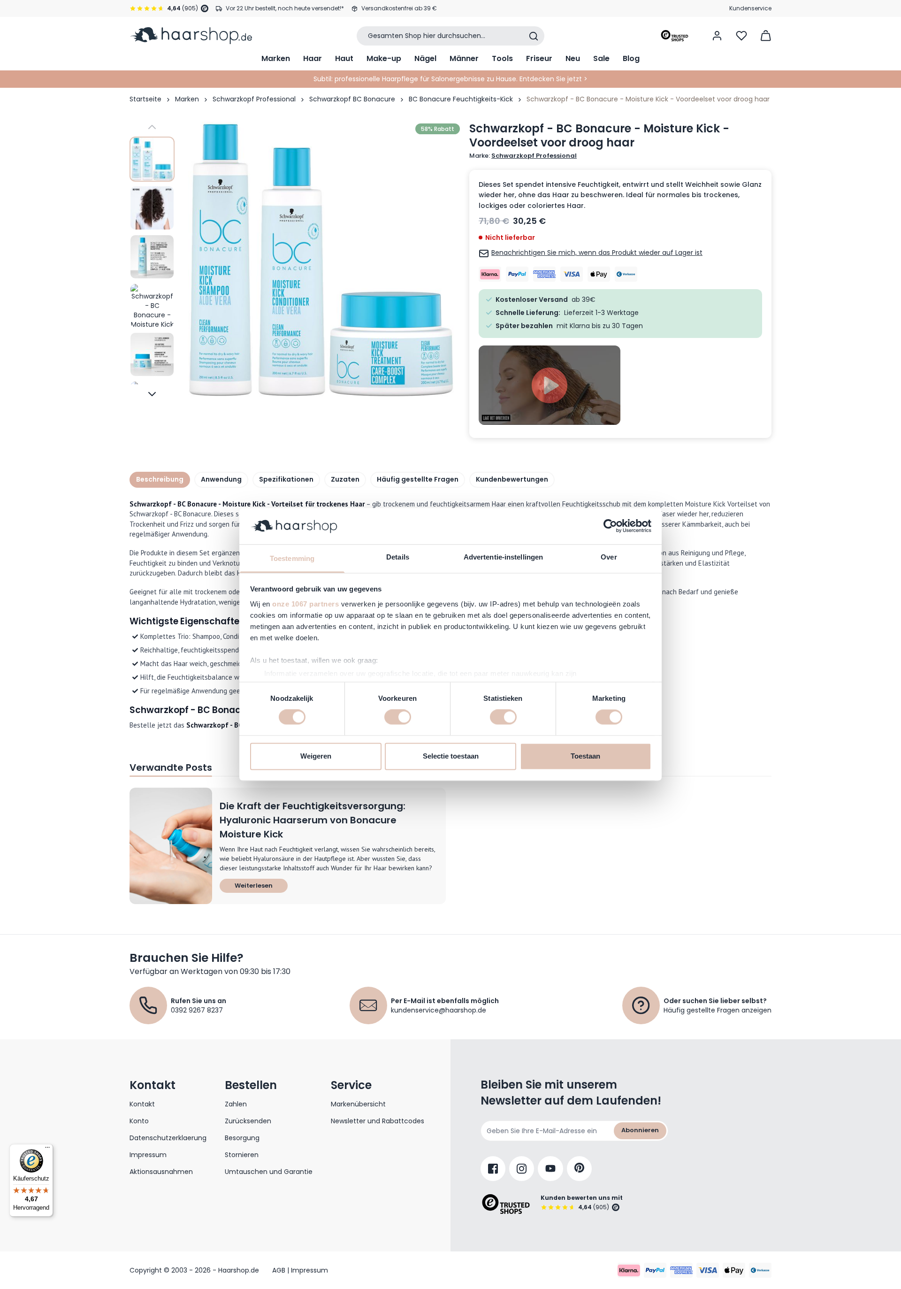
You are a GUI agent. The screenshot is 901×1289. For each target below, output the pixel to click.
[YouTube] (550, 1168)
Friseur (539, 58)
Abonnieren (640, 1130)
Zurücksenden (248, 1121)
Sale (601, 58)
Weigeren (315, 756)
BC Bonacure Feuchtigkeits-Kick (461, 99)
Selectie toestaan (451, 756)
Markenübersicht (358, 1104)
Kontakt (142, 1104)
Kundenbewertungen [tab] (512, 479)
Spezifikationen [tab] (286, 479)
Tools (502, 58)
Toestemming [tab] (292, 558)
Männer (464, 58)
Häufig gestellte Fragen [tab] (417, 479)
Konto (139, 1121)
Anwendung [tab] (221, 479)
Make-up (384, 58)
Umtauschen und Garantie (269, 1171)
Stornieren (242, 1154)
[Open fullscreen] (321, 260)
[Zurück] (152, 127)
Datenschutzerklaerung (168, 1138)
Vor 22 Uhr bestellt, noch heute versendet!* (285, 8)
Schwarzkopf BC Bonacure (352, 99)
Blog (631, 58)
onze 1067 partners (305, 604)
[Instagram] (521, 1168)
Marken (275, 58)
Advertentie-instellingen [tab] (503, 557)
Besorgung (242, 1138)
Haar (312, 58)
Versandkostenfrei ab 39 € (399, 8)
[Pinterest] (579, 1168)
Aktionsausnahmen (161, 1171)
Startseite (145, 99)
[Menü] (47, 1149)
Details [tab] (397, 557)
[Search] (533, 36)
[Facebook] (493, 1168)
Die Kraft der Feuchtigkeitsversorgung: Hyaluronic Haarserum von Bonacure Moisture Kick (312, 820)
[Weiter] (152, 393)
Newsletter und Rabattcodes (377, 1121)
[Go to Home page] (191, 35)
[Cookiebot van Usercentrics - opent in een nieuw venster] (610, 526)
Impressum (148, 1154)
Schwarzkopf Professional (254, 99)
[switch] (397, 717)
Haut (344, 58)
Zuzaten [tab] (345, 479)
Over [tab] (609, 557)
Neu (572, 58)
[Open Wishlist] (741, 35)
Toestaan (585, 756)
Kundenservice (750, 8)
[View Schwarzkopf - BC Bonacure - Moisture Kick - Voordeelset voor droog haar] (152, 159)
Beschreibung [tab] (159, 479)
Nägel (425, 58)
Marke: (523, 156)
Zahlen (236, 1104)
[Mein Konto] (717, 35)
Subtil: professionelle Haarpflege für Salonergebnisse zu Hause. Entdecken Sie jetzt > (450, 79)
